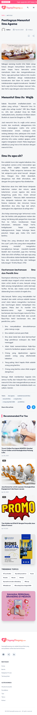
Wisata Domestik (7, 687)
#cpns (32, 573)
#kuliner (21, 577)
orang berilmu (18, 399)
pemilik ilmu (21, 402)
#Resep (27, 581)
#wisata (5, 577)
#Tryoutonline (7, 573)
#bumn (13, 577)
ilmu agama (11, 395)
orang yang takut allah (9, 402)
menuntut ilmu (7, 399)
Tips (3, 15)
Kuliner (4, 700)
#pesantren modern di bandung (12, 581)
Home (3, 666)
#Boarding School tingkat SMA (23, 585)
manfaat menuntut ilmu (23, 395)
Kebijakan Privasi (7, 673)
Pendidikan (5, 690)
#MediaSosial (7, 585)
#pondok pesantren (20, 573)
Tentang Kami (6, 676)
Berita (3, 669)
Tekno (3, 697)
